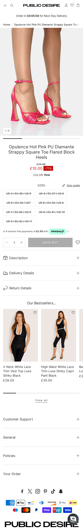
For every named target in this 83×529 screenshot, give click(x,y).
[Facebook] (22, 491)
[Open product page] (20, 335)
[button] (5, 5)
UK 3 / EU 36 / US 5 (18, 193)
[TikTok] (53, 491)
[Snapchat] (60, 491)
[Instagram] (37, 491)
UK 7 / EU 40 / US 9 (18, 212)
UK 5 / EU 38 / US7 (19, 202)
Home (6, 24)
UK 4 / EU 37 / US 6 (51, 193)
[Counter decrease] (6, 242)
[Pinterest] (45, 491)
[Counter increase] (21, 242)
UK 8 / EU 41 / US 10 (52, 212)
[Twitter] (30, 491)
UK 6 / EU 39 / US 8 (51, 202)
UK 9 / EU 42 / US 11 (19, 221)
